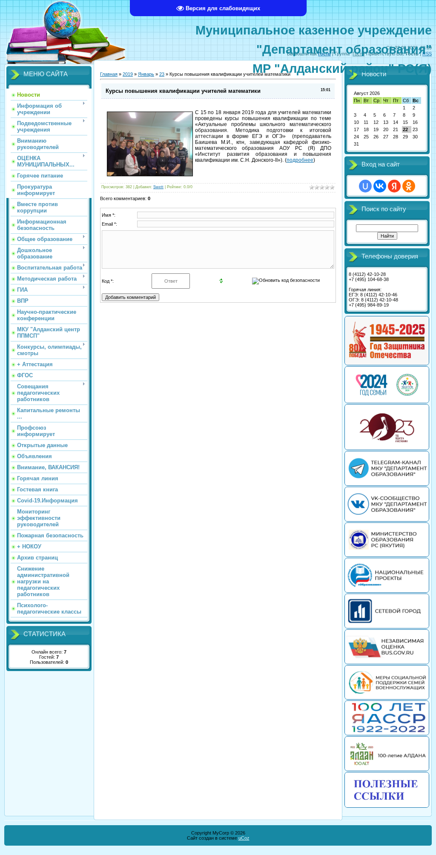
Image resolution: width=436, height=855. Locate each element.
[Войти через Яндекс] (394, 186)
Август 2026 (367, 93)
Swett (158, 187)
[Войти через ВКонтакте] (379, 186)
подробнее (300, 160)
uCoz (244, 838)
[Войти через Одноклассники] (408, 186)
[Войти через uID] (365, 186)
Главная (109, 74)
